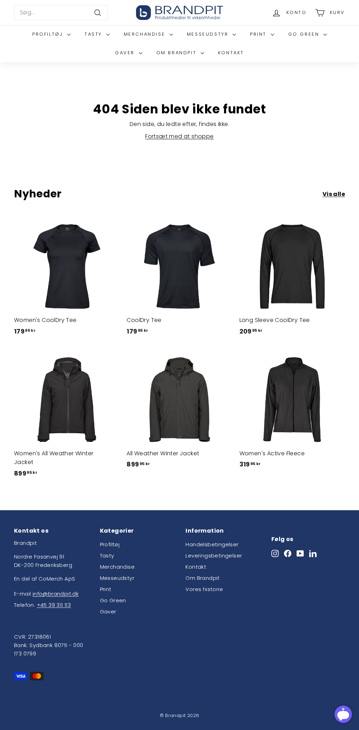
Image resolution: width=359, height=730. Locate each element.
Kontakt (231, 52)
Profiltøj (48, 34)
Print (259, 34)
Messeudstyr (209, 34)
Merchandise (146, 34)
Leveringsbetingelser (213, 555)
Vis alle (334, 194)
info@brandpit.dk (56, 593)
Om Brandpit (177, 52)
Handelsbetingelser (211, 544)
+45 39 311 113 (54, 605)
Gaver (126, 52)
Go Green (304, 34)
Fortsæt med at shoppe (179, 136)
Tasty (94, 34)
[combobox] (61, 12)
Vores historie (204, 589)
